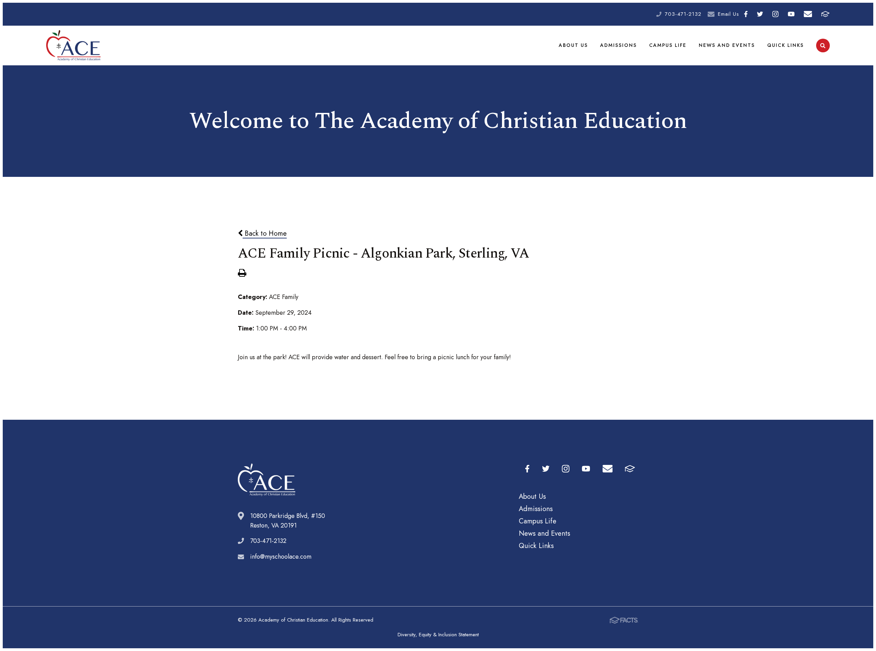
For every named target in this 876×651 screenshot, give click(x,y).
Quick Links (785, 45)
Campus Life (667, 45)
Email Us (728, 14)
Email (808, 14)
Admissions (618, 45)
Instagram (775, 14)
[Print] (242, 274)
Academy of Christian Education (73, 45)
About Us (573, 45)
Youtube (791, 14)
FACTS (825, 14)
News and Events (727, 45)
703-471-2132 (683, 14)
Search (823, 45)
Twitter (760, 14)
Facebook (745, 14)
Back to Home (265, 233)
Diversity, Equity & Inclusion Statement (438, 634)
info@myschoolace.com (280, 556)
